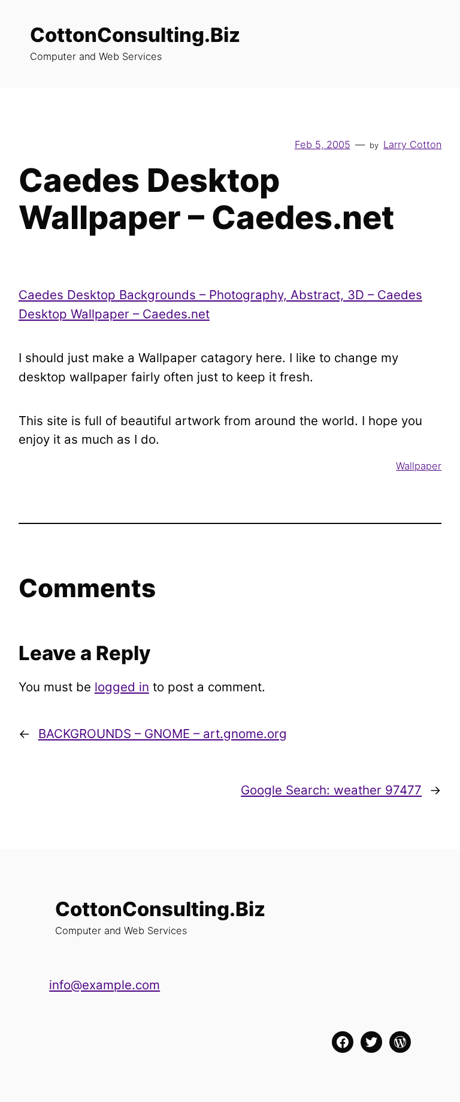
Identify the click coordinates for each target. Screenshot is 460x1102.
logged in (122, 686)
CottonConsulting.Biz (135, 35)
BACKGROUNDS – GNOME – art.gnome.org (162, 733)
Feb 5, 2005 (322, 144)
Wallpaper (418, 466)
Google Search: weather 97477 (331, 789)
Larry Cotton (412, 144)
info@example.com (104, 984)
